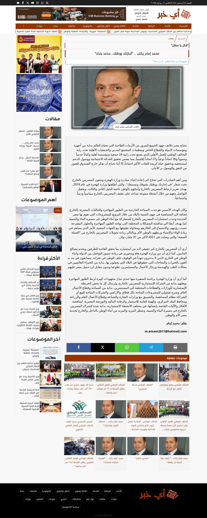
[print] (175, 347)
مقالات (171, 39)
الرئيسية (183, 26)
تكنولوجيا (87, 26)
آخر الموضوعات (43, 339)
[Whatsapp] (42, 2)
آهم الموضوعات (39, 200)
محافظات (76, 499)
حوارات (28, 499)
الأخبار (167, 26)
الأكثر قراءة (48, 258)
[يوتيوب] (32, 2)
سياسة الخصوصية (70, 507)
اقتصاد (135, 26)
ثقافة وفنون (119, 26)
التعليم (39, 499)
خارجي (64, 499)
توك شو (90, 499)
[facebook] (79, 347)
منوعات (51, 499)
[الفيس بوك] (22, 2)
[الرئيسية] (18, 2)
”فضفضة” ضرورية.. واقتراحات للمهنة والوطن (105, 31)
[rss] (47, 2)
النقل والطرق (103, 26)
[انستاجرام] (37, 2)
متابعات (71, 26)
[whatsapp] (127, 347)
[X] (103, 347)
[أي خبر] (71, 14)
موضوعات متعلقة (177, 358)
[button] (22, 230)
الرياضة (151, 26)
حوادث (39, 26)
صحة (55, 26)
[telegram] (151, 347)
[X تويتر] (27, 2)
